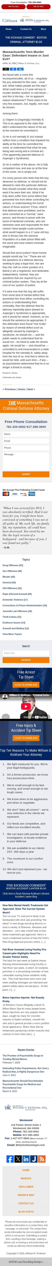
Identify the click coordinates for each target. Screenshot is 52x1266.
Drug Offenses (13, 565)
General (9, 582)
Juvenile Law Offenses (17, 611)
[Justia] (34, 1159)
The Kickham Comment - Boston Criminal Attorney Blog (26, 19)
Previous (9, 389)
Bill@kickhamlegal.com (30, 1145)
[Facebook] (10, 1159)
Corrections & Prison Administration (25, 605)
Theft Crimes (12, 617)
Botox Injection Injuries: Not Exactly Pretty (23, 999)
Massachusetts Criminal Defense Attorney (26, 406)
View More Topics (12, 634)
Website (26, 1178)
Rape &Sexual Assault (17, 594)
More (43, 29)
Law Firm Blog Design (25, 1262)
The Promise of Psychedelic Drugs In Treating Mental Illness (23, 1057)
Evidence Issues (14, 622)
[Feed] (41, 1159)
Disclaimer (26, 1187)
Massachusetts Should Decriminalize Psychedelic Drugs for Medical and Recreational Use (23, 1084)
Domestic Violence (15, 600)
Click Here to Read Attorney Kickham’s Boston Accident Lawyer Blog (26, 895)
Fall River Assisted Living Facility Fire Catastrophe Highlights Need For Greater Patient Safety (24, 953)
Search (26, 660)
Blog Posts (26, 1212)
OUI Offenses (12, 588)
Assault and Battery (16, 628)
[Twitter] (18, 1159)
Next (31, 389)
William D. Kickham (36, 1253)
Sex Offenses (12, 571)
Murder (14, 373)
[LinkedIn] (26, 1159)
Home (9, 29)
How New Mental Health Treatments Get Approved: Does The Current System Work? (25, 909)
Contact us (26, 29)
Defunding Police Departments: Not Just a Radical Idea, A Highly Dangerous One (26, 1070)
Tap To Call (13, 6)
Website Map (26, 1195)
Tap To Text (38, 6)
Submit (26, 474)
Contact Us (26, 1203)
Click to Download (26, 685)
